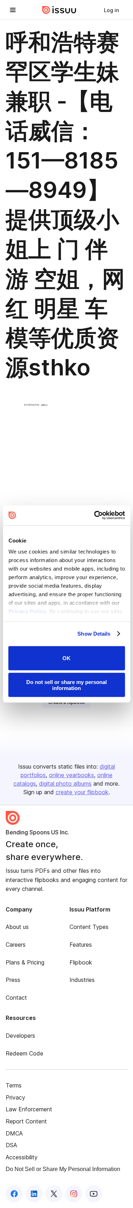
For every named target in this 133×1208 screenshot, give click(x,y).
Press (13, 979)
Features (81, 944)
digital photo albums (65, 783)
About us (17, 926)
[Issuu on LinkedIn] (34, 1193)
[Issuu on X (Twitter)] (53, 1193)
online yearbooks (71, 775)
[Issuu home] (59, 10)
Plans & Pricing (25, 962)
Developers (20, 1035)
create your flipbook (82, 792)
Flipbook (81, 962)
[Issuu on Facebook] (14, 1193)
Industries (82, 979)
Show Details (93, 634)
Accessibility (22, 1157)
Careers (16, 944)
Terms (14, 1085)
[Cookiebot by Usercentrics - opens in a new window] (95, 515)
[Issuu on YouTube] (93, 1193)
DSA (11, 1145)
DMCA (14, 1133)
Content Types (89, 926)
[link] (111, 10)
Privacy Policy (27, 611)
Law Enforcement (29, 1109)
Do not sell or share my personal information (66, 685)
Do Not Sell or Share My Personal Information (63, 1169)
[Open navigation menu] (13, 10)
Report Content (26, 1121)
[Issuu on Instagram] (73, 1193)
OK (66, 658)
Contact (16, 997)
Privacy (15, 1097)
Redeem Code (24, 1053)
